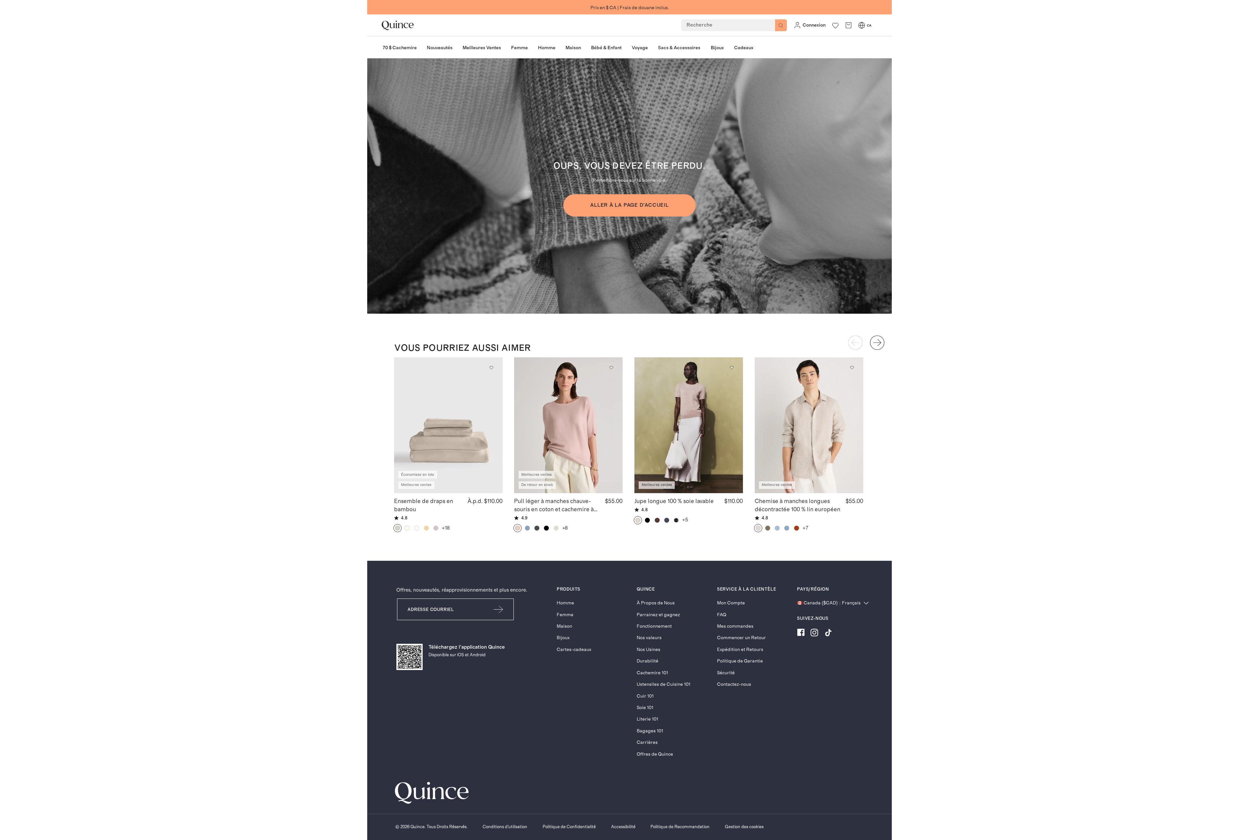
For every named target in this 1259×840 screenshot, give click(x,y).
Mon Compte (731, 602)
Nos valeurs (649, 637)
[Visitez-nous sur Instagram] (814, 634)
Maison (564, 626)
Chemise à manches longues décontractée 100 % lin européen (797, 505)
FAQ (721, 614)
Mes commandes (735, 626)
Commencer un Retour (741, 637)
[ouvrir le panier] (848, 25)
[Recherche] (781, 25)
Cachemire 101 (652, 672)
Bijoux (563, 637)
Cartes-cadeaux (574, 649)
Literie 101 (647, 719)
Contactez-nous (734, 684)
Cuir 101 (645, 696)
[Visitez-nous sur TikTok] (828, 634)
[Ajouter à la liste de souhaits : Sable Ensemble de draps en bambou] (491, 367)
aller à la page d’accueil (629, 205)
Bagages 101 (650, 730)
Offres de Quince (655, 754)
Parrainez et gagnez (658, 614)
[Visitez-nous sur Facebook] (801, 634)
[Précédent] (855, 342)
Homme (565, 602)
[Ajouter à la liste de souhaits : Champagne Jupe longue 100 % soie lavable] (731, 367)
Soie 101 (645, 707)
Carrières (647, 742)
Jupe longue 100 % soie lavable (674, 501)
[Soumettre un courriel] (499, 609)
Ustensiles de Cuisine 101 (663, 684)
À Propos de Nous (656, 602)
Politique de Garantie (740, 661)
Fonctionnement (654, 626)
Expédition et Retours (740, 649)
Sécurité (726, 672)
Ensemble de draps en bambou (423, 505)
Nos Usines (648, 649)
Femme (565, 614)
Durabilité (647, 661)
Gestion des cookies (744, 827)
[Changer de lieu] (861, 25)
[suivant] (877, 342)
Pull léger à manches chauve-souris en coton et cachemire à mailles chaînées (554, 506)
